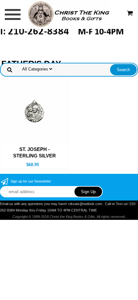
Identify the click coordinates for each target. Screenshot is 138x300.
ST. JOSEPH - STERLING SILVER (34, 152)
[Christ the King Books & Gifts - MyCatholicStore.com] (69, 14)
